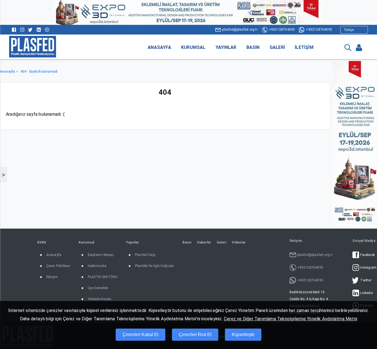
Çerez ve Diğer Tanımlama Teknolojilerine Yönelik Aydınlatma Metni (290, 318)
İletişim (304, 47)
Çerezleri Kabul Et (140, 334)
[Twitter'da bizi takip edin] (30, 30)
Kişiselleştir (243, 334)
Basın (253, 47)
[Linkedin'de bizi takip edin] (39, 30)
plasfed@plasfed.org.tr (239, 29)
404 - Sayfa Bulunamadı (39, 71)
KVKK (41, 242)
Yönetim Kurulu (99, 299)
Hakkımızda (97, 266)
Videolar (239, 242)
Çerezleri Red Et (195, 334)
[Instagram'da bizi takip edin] (22, 30)
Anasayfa (159, 47)
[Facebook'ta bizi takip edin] (14, 30)
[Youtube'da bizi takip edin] (47, 30)
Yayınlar (226, 47)
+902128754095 (282, 29)
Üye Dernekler (98, 288)
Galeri (277, 47)
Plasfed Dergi (145, 255)
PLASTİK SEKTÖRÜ (103, 277)
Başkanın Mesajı (101, 255)
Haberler (204, 242)
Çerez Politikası (58, 266)
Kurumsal (193, 47)
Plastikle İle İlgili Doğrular (154, 266)
